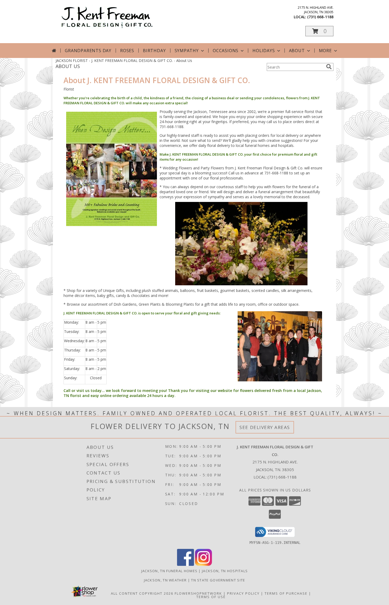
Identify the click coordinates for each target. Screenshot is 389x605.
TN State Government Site (218, 580)
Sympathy (187, 50)
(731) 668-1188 (320, 16)
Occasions (225, 50)
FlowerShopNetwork (198, 593)
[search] (329, 67)
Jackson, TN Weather (165, 580)
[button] (319, 31)
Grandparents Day (88, 50)
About (297, 50)
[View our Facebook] (185, 564)
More (325, 50)
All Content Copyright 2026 (142, 593)
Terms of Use (211, 596)
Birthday (154, 50)
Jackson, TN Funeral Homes (169, 570)
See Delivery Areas (264, 427)
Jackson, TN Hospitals (225, 570)
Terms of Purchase (286, 593)
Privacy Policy (243, 593)
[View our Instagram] (203, 564)
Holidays (263, 50)
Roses (127, 50)
